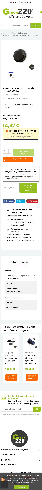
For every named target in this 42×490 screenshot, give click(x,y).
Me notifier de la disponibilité (28, 187)
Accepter (22, 487)
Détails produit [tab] (19, 262)
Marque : (6, 95)
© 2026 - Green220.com (21, 472)
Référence (7, 99)
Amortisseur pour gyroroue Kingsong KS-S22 (11, 359)
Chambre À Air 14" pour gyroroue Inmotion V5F (31, 359)
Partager (10, 201)
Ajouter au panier (24, 152)
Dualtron (14, 95)
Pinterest (34, 201)
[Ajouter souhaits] (13, 339)
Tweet (21, 201)
